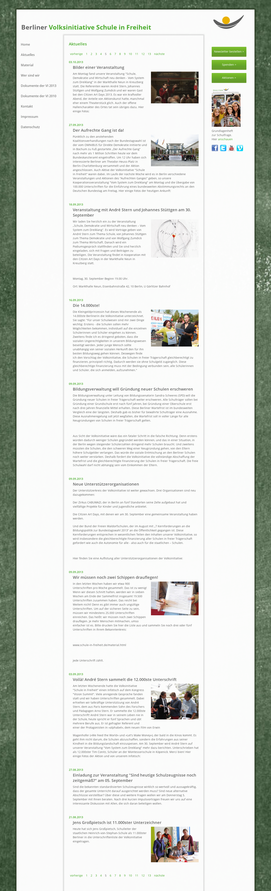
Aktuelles (28, 55)
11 (136, 54)
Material (27, 65)
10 (130, 54)
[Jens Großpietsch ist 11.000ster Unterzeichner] (175, 861)
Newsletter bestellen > (229, 51)
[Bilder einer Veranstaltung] (175, 102)
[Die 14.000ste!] (175, 345)
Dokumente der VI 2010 (38, 96)
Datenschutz (30, 127)
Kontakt (27, 106)
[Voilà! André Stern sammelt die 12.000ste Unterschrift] (175, 718)
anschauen (225, 139)
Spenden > (229, 64)
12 (143, 54)
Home (25, 44)
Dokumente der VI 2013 (38, 86)
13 (149, 54)
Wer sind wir (30, 75)
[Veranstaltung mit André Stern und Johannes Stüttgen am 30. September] (175, 256)
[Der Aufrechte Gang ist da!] (175, 165)
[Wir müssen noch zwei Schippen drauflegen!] (175, 614)
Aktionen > (229, 78)
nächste (159, 54)
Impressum (29, 116)
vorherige (76, 54)
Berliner (86, 27)
